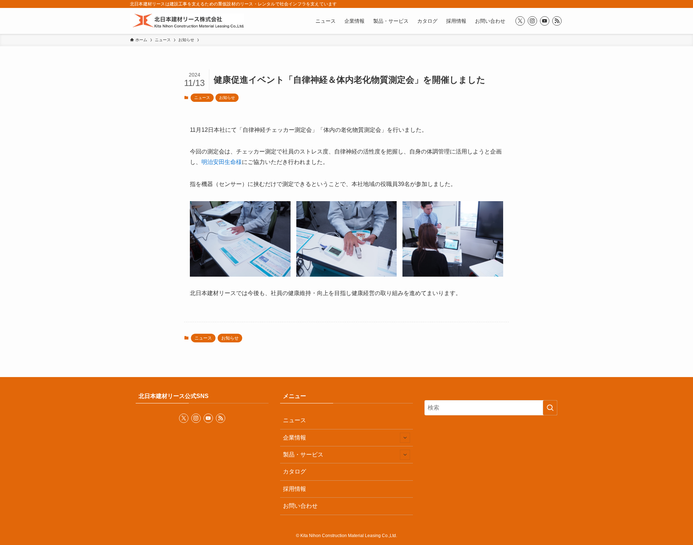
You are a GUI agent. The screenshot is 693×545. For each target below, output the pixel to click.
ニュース (202, 97)
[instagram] (532, 21)
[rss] (557, 21)
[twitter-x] (520, 21)
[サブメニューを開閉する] (405, 438)
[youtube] (544, 21)
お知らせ (227, 97)
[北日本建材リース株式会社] (187, 21)
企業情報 (294, 437)
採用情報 (294, 489)
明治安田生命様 (221, 162)
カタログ (294, 471)
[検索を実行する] (550, 407)
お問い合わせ (300, 506)
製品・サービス (303, 454)
